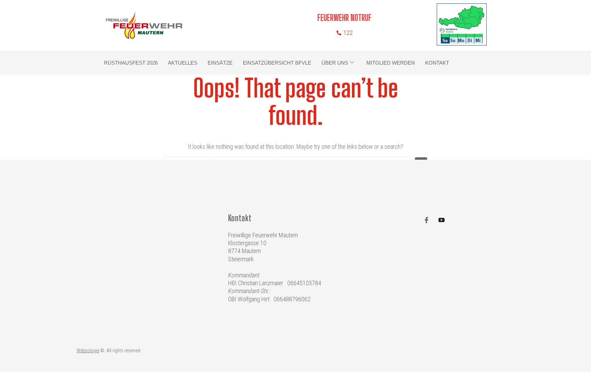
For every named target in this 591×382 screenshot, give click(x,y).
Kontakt (437, 63)
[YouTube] (441, 220)
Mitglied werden (390, 63)
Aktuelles (182, 63)
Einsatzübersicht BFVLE (277, 63)
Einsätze (220, 63)
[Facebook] (426, 220)
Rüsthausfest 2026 (131, 63)
